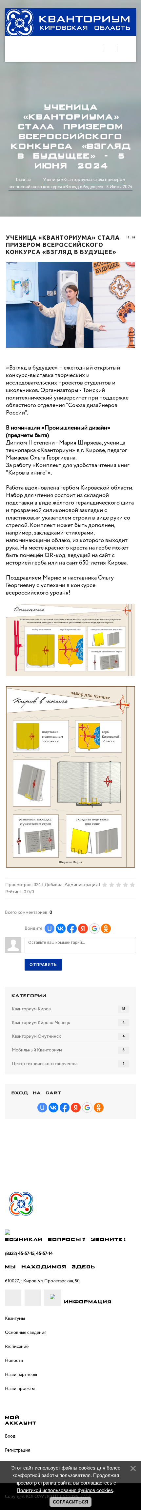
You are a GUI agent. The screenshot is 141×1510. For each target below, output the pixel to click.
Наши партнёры (21, 1374)
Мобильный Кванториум (37, 1050)
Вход (10, 1436)
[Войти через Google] (94, 928)
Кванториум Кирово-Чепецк (41, 1022)
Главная (23, 179)
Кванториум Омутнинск (36, 1036)
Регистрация (17, 1450)
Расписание (17, 1346)
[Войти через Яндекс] (83, 928)
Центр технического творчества (44, 1064)
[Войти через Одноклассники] (106, 928)
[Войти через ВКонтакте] (61, 928)
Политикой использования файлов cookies (65, 1490)
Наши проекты (20, 1388)
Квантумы (15, 1318)
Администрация (81, 885)
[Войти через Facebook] (72, 928)
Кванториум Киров (31, 1009)
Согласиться (70, 1501)
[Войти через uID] (49, 928)
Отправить (43, 964)
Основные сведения (26, 1332)
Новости (14, 1360)
